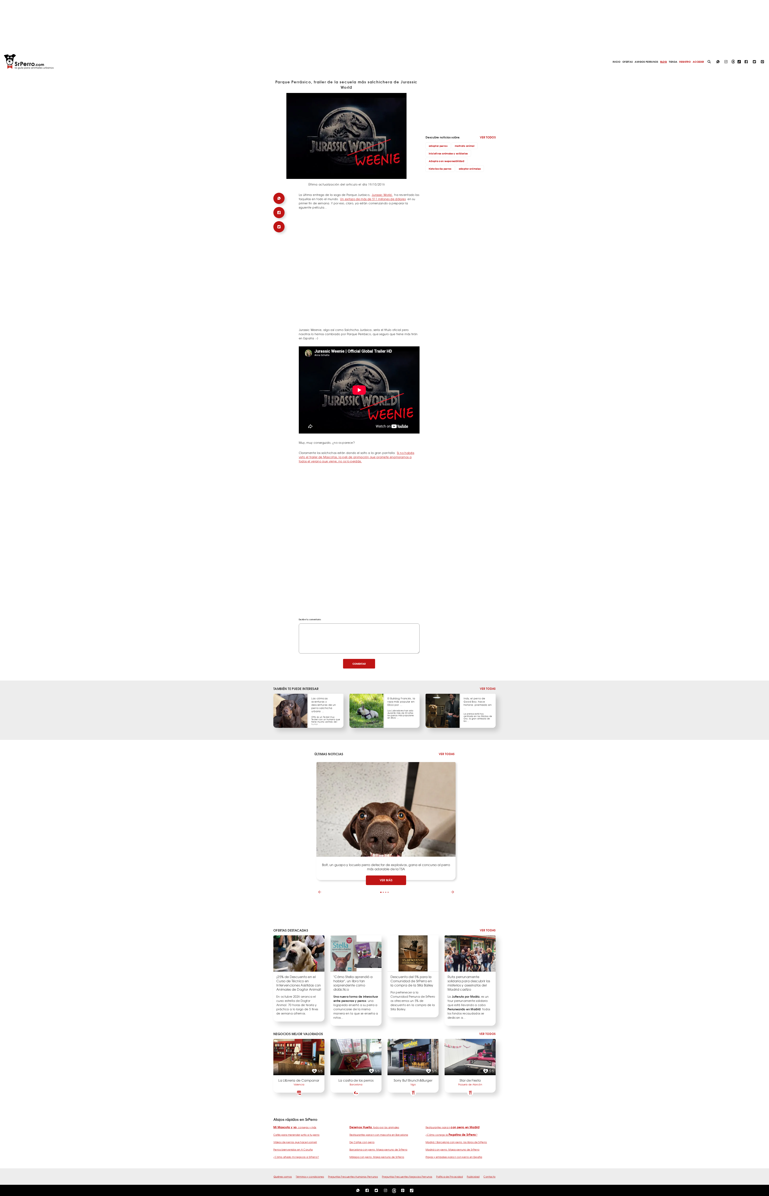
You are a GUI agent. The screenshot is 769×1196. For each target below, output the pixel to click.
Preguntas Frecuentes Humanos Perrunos (353, 1176)
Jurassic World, (382, 195)
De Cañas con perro (361, 1142)
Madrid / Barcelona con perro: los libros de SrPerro (456, 1142)
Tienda (673, 62)
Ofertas (627, 62)
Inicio (616, 62)
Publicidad (473, 1176)
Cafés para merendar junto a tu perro (296, 1135)
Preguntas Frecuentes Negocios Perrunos (407, 1176)
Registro (685, 62)
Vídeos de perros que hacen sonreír (295, 1142)
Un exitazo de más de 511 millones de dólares (373, 199)
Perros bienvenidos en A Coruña (293, 1149)
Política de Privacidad (449, 1176)
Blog (663, 62)
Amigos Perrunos (646, 62)
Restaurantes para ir (452, 1127)
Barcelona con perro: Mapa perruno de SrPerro (378, 1149)
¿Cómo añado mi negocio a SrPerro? (296, 1157)
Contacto (489, 1176)
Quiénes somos (283, 1176)
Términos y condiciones (310, 1176)
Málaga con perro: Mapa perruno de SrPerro (376, 1157)
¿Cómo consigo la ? (451, 1135)
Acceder (698, 62)
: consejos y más (294, 1127)
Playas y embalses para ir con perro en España (454, 1157)
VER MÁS (386, 880)
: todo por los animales (374, 1127)
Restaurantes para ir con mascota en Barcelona (378, 1135)
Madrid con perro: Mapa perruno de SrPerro (452, 1149)
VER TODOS (488, 137)
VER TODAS (488, 689)
